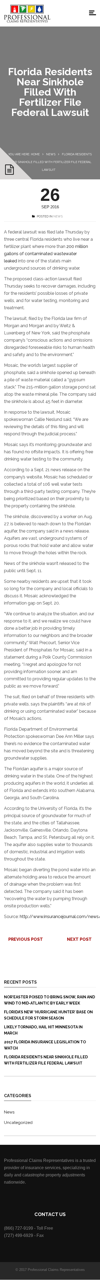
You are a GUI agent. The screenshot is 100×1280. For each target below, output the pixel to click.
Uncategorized (18, 1122)
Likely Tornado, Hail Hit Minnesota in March (43, 1030)
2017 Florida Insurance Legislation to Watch (45, 1045)
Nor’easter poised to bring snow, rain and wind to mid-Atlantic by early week (49, 1000)
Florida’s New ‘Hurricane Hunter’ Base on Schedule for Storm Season (48, 1015)
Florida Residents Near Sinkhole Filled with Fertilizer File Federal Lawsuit (46, 1060)
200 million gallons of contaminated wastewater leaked (46, 253)
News (50, 154)
